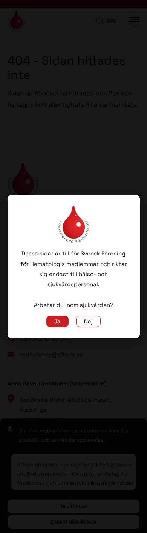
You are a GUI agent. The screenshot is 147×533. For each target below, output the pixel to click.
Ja (57, 321)
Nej (88, 321)
